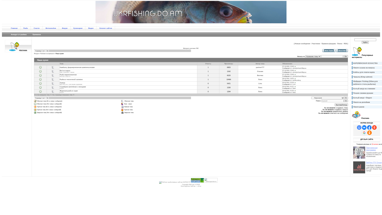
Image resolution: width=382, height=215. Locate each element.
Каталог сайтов (106, 28)
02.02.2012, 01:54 (288, 90)
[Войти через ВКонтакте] (364, 127)
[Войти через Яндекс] (374, 127)
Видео (91, 28)
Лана (260, 79)
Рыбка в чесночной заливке (71, 79)
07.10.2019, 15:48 (288, 66)
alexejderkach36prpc (299, 68)
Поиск (339, 43)
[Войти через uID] (359, 127)
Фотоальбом (51, 28)
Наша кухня (60, 53)
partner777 (260, 67)
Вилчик (260, 75)
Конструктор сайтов (188, 186)
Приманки (37, 34)
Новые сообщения (302, 43)
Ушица (62, 83)
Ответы (208, 63)
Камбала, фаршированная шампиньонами (77, 67)
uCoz (199, 186)
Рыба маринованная (68, 75)
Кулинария (77, 28)
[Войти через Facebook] (369, 127)
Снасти (37, 28)
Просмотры (228, 63)
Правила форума (329, 43)
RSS (345, 43)
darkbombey (296, 80)
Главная (14, 28)
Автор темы (260, 63)
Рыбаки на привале (47, 53)
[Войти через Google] (364, 132)
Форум (64, 28)
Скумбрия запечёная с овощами (73, 87)
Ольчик (260, 71)
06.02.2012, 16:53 (288, 78)
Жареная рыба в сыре (69, 91)
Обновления (287, 63)
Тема (61, 63)
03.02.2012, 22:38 (288, 82)
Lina (260, 83)
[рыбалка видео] (197, 182)
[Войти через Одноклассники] (369, 132)
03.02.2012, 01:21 (288, 86)
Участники (316, 43)
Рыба (25, 28)
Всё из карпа (65, 71)
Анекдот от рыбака (19, 34)
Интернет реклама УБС (191, 48)
